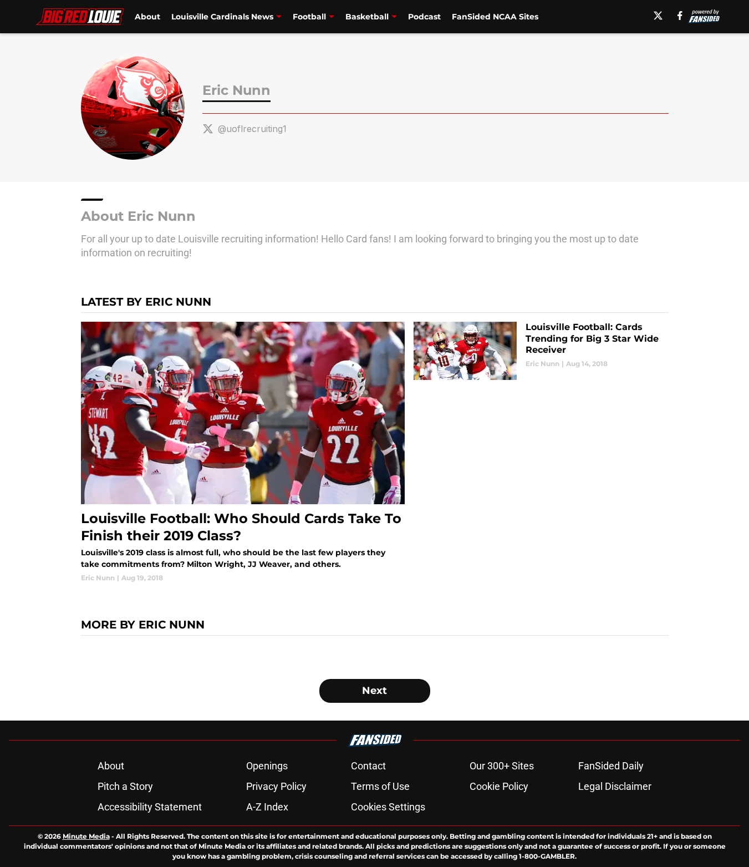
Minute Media (86, 836)
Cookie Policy (499, 786)
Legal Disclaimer (614, 786)
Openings (267, 766)
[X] (658, 15)
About (147, 17)
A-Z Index (267, 807)
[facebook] (679, 15)
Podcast (424, 17)
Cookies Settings (388, 807)
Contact (368, 766)
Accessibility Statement (150, 807)
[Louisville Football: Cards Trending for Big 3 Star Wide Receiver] (541, 351)
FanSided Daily (611, 766)
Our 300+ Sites (502, 766)
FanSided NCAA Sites (495, 17)
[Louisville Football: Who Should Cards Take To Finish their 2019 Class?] (243, 452)
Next (374, 691)
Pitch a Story (125, 786)
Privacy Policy (276, 786)
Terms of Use (380, 786)
